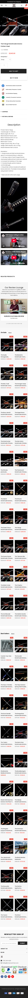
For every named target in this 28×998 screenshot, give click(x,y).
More (10, 332)
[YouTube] (12, 976)
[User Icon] (21, 5)
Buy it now (14, 78)
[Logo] (14, 5)
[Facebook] (2, 976)
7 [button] (15, 323)
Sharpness (4, 56)
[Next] (26, 21)
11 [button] (21, 323)
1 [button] (6, 323)
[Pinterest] (9, 976)
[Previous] (1, 21)
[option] (14, 21)
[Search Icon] (6, 5)
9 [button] (18, 323)
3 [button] (9, 323)
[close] (26, 2)
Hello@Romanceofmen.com (10, 963)
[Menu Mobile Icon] (2, 5)
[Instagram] (5, 976)
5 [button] (12, 323)
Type (2, 49)
